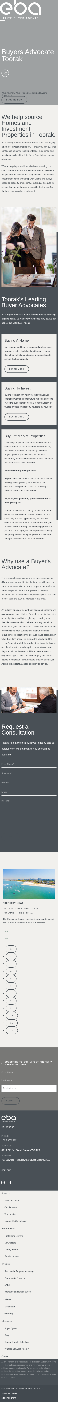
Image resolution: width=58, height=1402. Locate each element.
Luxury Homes (11, 1249)
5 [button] (11, 979)
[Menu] (2, 21)
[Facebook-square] (10, 1182)
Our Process (10, 1207)
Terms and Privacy (10, 1393)
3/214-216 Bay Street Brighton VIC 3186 (20, 1150)
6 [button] (11, 986)
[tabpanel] (29, 1149)
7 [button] (11, 993)
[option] (29, 906)
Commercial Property (14, 1278)
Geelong (8, 1313)
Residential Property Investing (18, 1271)
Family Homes (11, 1256)
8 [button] (11, 1001)
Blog (6, 1335)
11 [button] (11, 1023)
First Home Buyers (13, 1236)
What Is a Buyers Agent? (16, 1349)
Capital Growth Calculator (16, 1342)
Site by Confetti (8, 1398)
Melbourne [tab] (7, 1127)
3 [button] (11, 964)
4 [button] (11, 971)
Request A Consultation (15, 1221)
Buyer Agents (11, 1328)
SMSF (7, 1285)
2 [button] (11, 956)
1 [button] (11, 949)
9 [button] (11, 1008)
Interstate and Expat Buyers (18, 1291)
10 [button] (11, 1016)
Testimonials (10, 1214)
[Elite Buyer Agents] (20, 18)
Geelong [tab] (6, 1170)
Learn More (16, 369)
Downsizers (10, 1242)
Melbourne (9, 1306)
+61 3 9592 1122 (9, 1140)
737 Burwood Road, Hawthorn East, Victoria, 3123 (25, 1160)
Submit (10, 837)
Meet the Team (11, 1200)
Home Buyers (8, 1228)
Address (6, 1146)
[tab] (29, 1174)
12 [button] (11, 1030)
